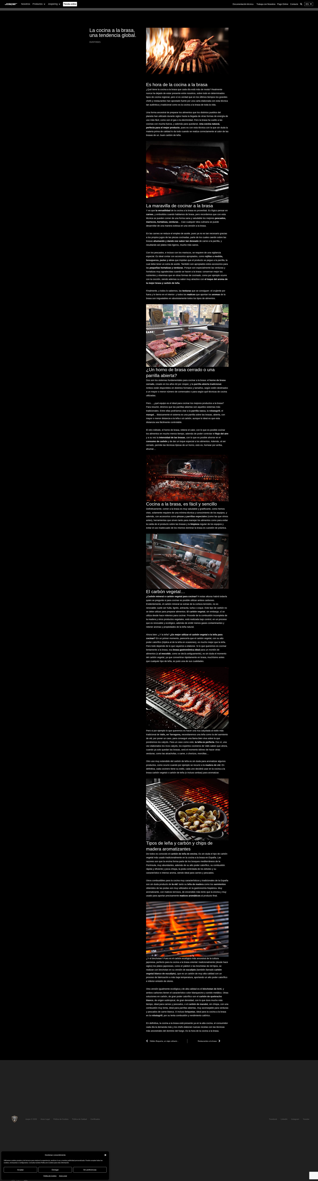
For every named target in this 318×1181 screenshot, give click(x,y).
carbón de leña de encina (184, 854)
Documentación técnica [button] (243, 4)
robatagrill (157, 1015)
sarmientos (220, 884)
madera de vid (212, 765)
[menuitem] (308, 4)
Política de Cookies (50, 1176)
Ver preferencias (90, 1170)
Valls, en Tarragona (170, 734)
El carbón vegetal (196, 611)
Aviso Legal (63, 1176)
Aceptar (20, 1170)
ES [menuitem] (307, 4)
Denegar (55, 1170)
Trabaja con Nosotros (266, 4)
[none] (308, 4)
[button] (105, 1155)
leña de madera (195, 884)
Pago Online (282, 4)
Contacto (294, 4)
